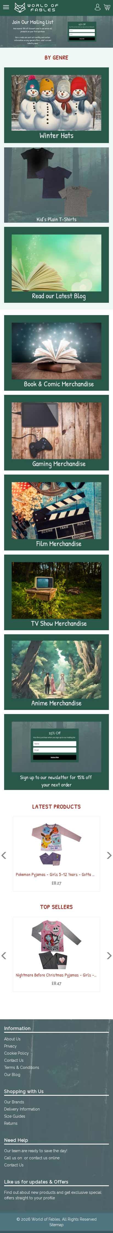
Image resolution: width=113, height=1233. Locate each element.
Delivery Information (22, 1109)
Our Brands (14, 1102)
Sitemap (56, 1225)
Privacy (10, 1046)
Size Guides (14, 1116)
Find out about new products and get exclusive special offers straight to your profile (52, 1195)
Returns (11, 1123)
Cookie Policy (16, 1053)
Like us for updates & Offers (36, 1182)
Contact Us (14, 1060)
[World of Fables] (36, 8)
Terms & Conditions (21, 1067)
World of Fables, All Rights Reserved (64, 1219)
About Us (12, 1039)
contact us (38, 1158)
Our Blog (12, 1074)
